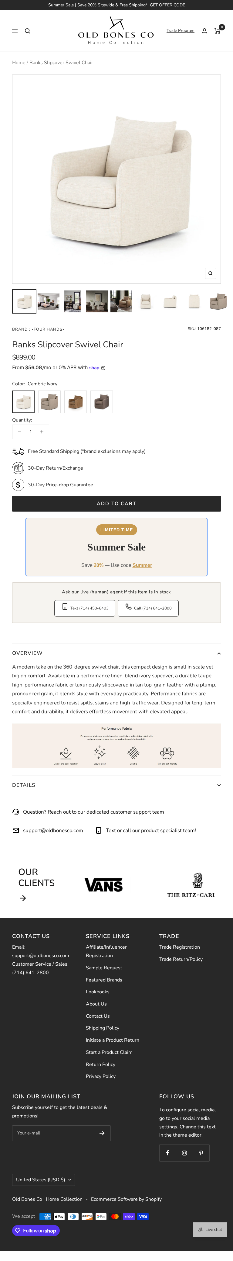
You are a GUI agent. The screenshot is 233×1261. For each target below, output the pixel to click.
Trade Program (180, 30)
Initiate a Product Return (112, 1040)
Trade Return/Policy (181, 959)
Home (18, 62)
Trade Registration (179, 947)
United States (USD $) (40, 1179)
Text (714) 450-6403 (89, 608)
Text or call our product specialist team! (151, 830)
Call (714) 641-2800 (153, 608)
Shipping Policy (102, 1028)
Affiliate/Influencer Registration (106, 951)
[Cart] (217, 30)
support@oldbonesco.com (53, 830)
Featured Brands (104, 980)
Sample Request (104, 967)
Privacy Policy (101, 1076)
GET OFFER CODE (167, 5)
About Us (96, 1004)
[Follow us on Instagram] (184, 1153)
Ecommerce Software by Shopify (126, 1199)
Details (23, 785)
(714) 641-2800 (30, 972)
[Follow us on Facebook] (167, 1153)
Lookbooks (98, 991)
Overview (27, 653)
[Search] (27, 30)
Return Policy (100, 1064)
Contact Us (98, 1016)
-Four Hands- (47, 329)
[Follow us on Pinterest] (201, 1153)
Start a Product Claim (109, 1052)
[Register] (102, 1133)
